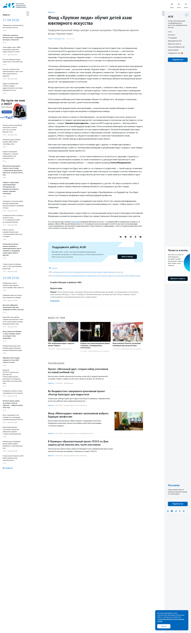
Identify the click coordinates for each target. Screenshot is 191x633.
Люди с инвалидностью (56, 39)
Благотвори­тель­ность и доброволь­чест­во (102, 351)
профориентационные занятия (85, 272)
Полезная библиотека (176, 47)
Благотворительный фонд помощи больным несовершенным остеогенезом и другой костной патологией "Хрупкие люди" (96, 276)
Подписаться (177, 60)
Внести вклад (127, 257)
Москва (54, 268)
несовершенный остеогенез (63, 272)
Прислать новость (174, 44)
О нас (170, 32)
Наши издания (173, 50)
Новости (51, 12)
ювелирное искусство (115, 272)
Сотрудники (172, 38)
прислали (75, 222)
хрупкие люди (102, 272)
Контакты (171, 35)
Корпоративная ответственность (75, 405)
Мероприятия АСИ (175, 41)
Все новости (7, 468)
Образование (68, 383)
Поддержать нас (174, 53)
